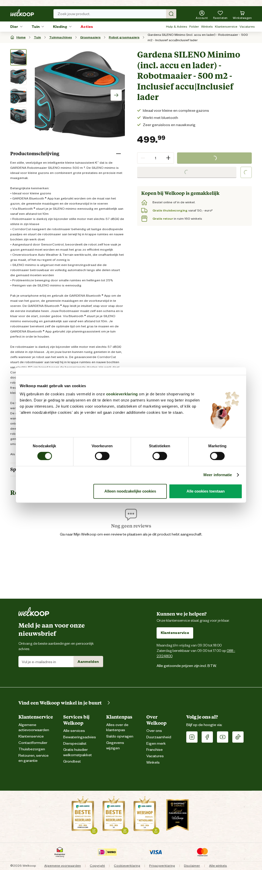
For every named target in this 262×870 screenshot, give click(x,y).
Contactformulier (32, 742)
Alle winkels (218, 865)
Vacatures (247, 26)
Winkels (207, 26)
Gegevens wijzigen (115, 745)
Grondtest (72, 761)
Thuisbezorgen (31, 749)
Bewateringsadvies (79, 737)
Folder (194, 26)
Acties (87, 26)
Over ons (154, 730)
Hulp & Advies (176, 26)
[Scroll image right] (116, 95)
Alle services (74, 730)
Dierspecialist (74, 743)
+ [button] (168, 158)
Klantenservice (226, 26)
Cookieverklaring (127, 865)
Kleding (60, 26)
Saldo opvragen (119, 736)
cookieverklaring (122, 394)
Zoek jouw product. (74, 14)
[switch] (102, 456)
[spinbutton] (155, 158)
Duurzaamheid (158, 737)
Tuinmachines (60, 37)
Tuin (35, 26)
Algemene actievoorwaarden (33, 727)
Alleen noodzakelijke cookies (130, 491)
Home (21, 37)
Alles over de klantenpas (117, 727)
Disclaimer (192, 865)
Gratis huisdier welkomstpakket (77, 752)
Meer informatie (217, 475)
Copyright (97, 865)
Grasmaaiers (90, 37)
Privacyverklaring (162, 865)
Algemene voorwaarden (62, 865)
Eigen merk (156, 743)
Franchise (154, 749)
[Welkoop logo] (22, 12)
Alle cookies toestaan (206, 491)
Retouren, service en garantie (33, 758)
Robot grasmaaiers (124, 37)
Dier (14, 26)
